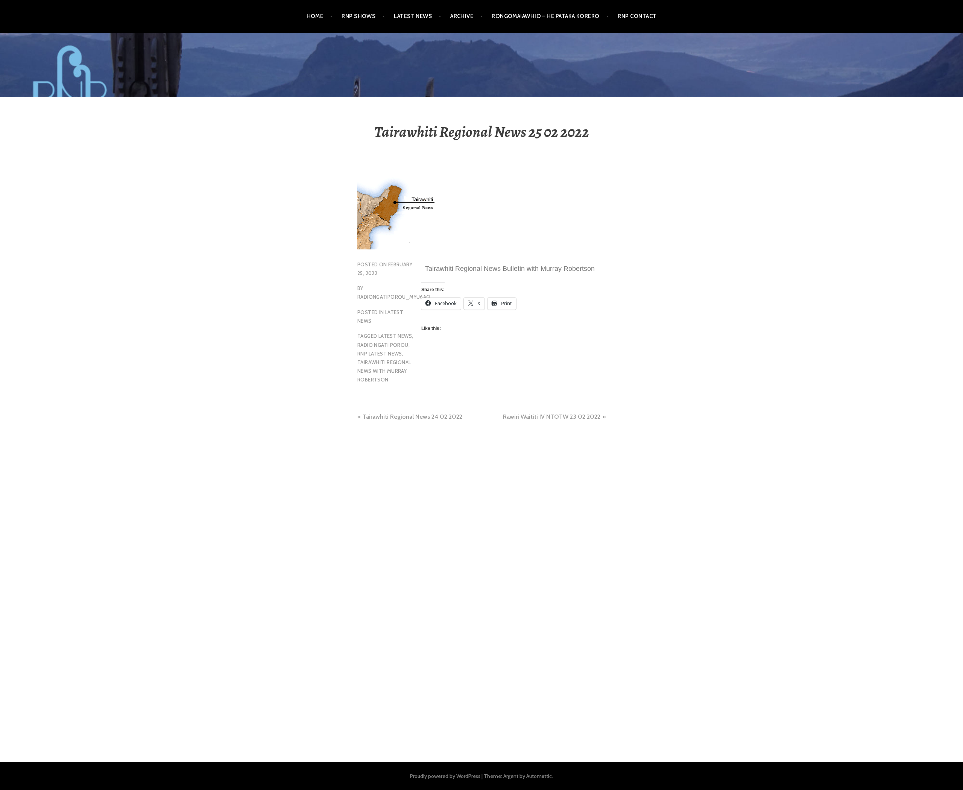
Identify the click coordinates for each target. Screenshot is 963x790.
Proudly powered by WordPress (445, 776)
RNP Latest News (379, 354)
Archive (461, 16)
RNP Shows (358, 16)
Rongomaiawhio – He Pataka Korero (545, 16)
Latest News (413, 16)
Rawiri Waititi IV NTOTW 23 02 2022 (551, 416)
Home (315, 16)
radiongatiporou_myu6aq (394, 297)
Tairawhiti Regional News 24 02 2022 (412, 416)
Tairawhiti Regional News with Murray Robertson (384, 371)
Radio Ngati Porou (383, 345)
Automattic (539, 776)
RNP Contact (637, 16)
